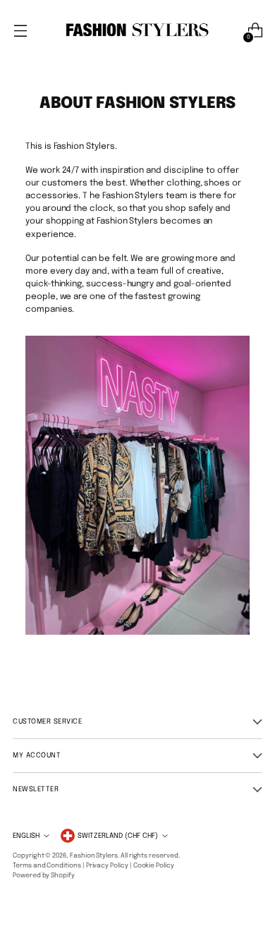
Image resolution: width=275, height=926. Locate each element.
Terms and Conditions (47, 866)
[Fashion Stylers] (137, 31)
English (26, 835)
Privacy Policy (107, 866)
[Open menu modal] (20, 30)
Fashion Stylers (94, 856)
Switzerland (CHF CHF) (118, 835)
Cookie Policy (153, 866)
